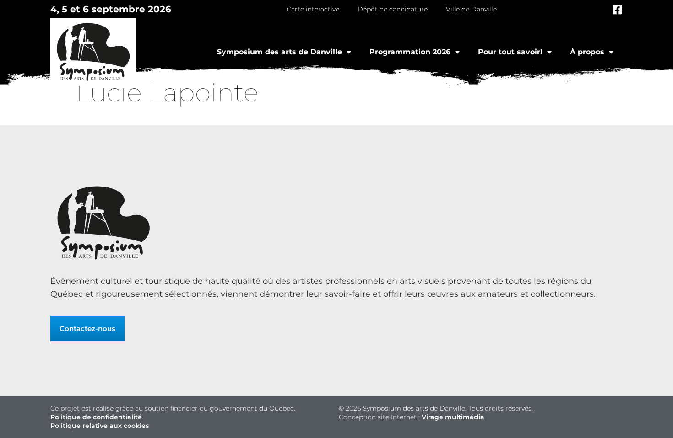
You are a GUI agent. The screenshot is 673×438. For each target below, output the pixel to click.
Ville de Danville (471, 9)
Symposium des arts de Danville (279, 52)
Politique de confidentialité (96, 417)
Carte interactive (313, 9)
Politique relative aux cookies (99, 426)
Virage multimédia (453, 417)
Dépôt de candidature (393, 9)
